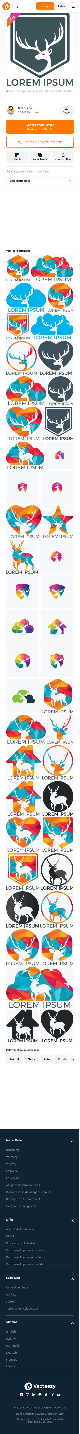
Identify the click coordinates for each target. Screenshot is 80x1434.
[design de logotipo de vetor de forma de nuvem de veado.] (22, 859)
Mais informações (20, 180)
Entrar (61, 6)
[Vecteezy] (6, 6)
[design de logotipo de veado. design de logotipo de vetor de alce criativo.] (54, 719)
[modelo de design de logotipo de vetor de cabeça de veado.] (22, 790)
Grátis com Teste (40, 127)
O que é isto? (43, 171)
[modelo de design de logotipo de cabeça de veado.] (20, 613)
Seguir (67, 112)
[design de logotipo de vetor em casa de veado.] (22, 893)
